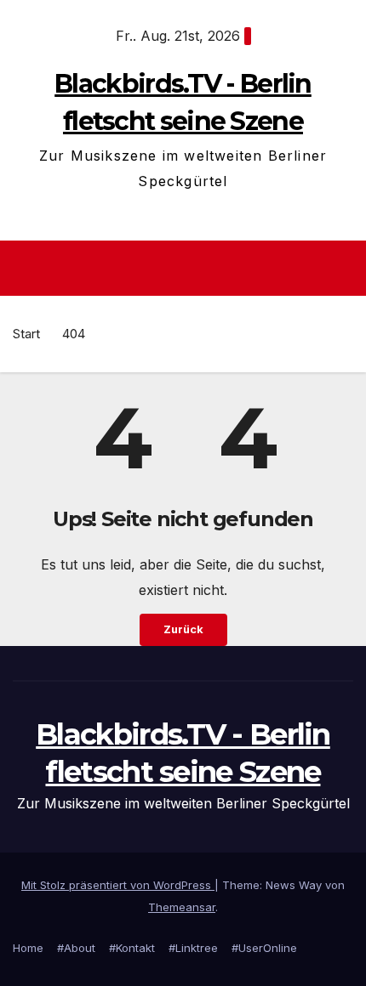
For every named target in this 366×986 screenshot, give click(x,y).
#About (76, 948)
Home (28, 948)
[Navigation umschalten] (188, 268)
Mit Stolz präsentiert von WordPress (117, 885)
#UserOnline (264, 948)
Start (26, 334)
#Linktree (193, 948)
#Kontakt (132, 948)
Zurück (183, 629)
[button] (343, 268)
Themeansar (181, 907)
